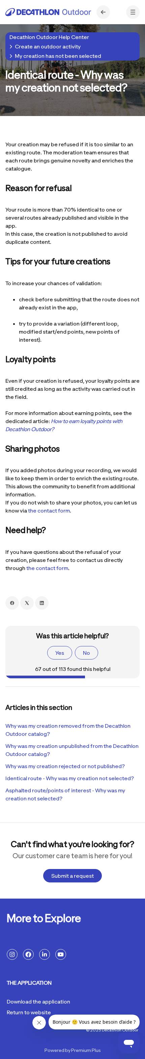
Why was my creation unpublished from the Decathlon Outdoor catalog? (72, 750)
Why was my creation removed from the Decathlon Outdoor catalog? (67, 729)
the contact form (49, 510)
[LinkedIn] (42, 603)
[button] (133, 12)
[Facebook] (12, 603)
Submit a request (72, 875)
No (86, 652)
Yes (59, 652)
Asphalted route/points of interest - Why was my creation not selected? (65, 794)
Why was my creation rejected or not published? (65, 766)
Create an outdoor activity (48, 46)
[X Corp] (27, 603)
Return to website (29, 1012)
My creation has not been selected (58, 55)
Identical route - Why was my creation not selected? (69, 778)
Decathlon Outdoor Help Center (49, 37)
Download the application (38, 1001)
